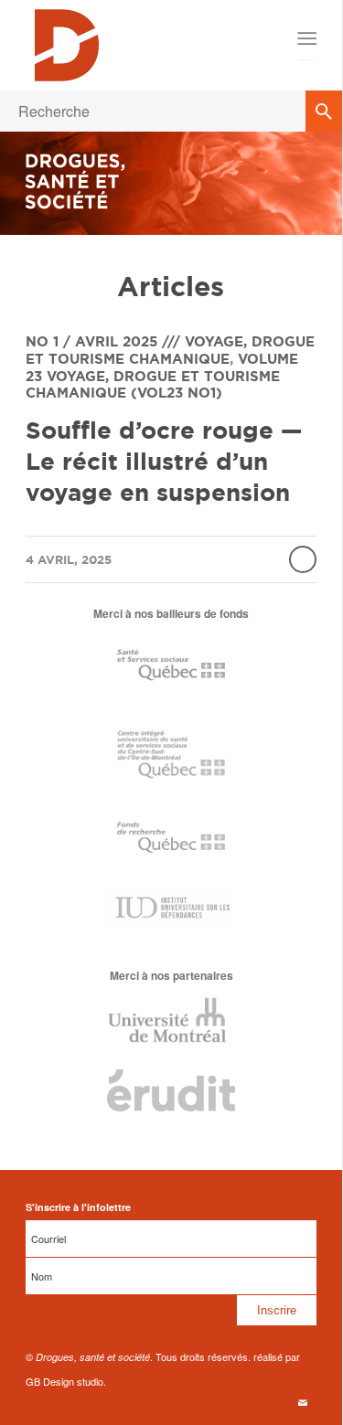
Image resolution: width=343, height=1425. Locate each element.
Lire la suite (302, 559)
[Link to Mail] (302, 1402)
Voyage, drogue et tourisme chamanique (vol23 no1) (153, 384)
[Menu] (306, 38)
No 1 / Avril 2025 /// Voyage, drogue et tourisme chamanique (170, 350)
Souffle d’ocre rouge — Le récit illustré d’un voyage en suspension (164, 461)
